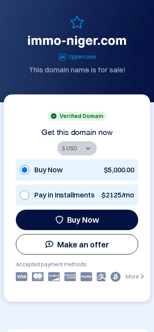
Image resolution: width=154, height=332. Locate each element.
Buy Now (83, 220)
